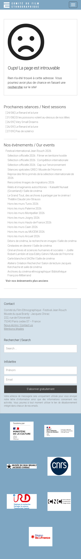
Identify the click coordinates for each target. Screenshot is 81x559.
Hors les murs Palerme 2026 (24, 208)
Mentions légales (14, 328)
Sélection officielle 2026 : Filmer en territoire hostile (37, 155)
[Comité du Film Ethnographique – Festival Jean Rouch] (22, 5)
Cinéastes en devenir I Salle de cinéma (30, 245)
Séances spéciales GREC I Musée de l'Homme (35, 169)
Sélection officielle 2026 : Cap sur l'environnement (37, 164)
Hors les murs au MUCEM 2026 (26, 231)
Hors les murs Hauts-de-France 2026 (29, 222)
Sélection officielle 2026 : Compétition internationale (38, 160)
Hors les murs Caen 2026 (23, 227)
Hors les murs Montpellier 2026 (26, 213)
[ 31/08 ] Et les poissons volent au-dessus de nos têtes (38, 117)
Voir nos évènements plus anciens (27, 280)
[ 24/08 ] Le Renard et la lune (22, 112)
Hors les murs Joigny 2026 (24, 217)
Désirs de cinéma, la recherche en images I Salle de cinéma (42, 240)
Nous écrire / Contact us (18, 325)
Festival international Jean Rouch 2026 (28, 150)
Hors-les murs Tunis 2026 (23, 203)
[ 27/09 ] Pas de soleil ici (20, 131)
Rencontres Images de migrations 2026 (31, 182)
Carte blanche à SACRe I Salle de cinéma (31, 258)
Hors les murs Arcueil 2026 (24, 236)
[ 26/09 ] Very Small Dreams (22, 122)
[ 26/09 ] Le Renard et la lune (22, 126)
